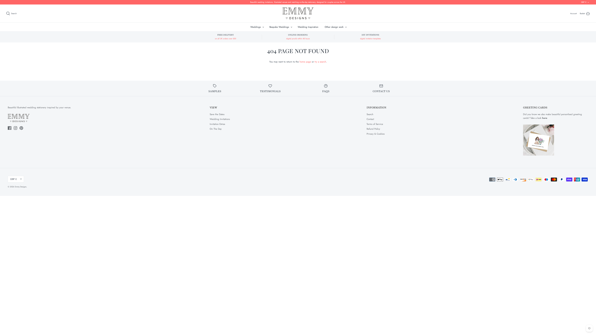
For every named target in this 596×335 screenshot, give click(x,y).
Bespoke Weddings (279, 27)
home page (305, 61)
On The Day (216, 129)
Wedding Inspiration (308, 27)
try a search (320, 61)
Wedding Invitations (220, 119)
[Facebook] (9, 128)
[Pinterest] (21, 128)
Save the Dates (217, 114)
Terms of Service (375, 124)
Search (370, 114)
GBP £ (583, 2)
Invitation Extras (217, 124)
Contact (370, 119)
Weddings (255, 27)
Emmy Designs (20, 186)
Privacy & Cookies (376, 134)
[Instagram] (15, 128)
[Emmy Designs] (298, 13)
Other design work (334, 27)
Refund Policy (373, 129)
